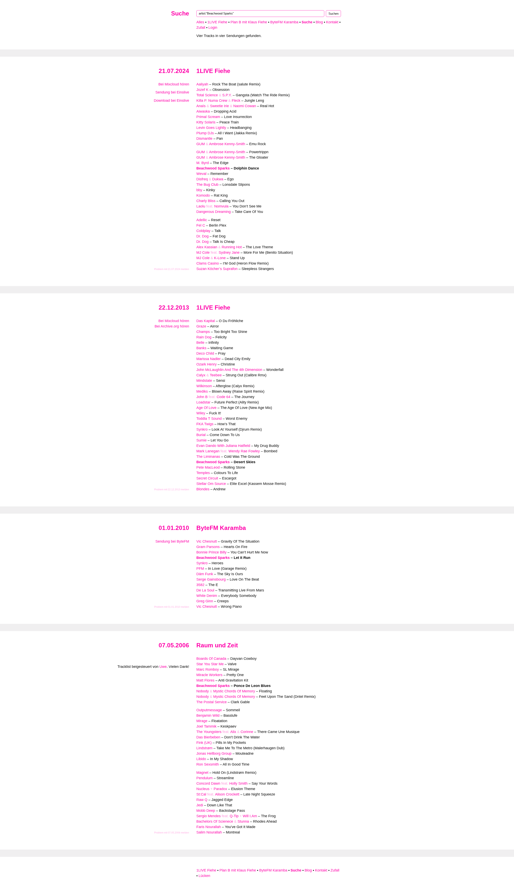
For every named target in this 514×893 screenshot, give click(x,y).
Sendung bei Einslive (172, 92)
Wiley (200, 413)
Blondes (202, 489)
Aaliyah (202, 84)
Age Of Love (206, 408)
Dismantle (204, 139)
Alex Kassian (206, 247)
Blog (319, 22)
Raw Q (201, 800)
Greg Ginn (204, 601)
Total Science (207, 95)
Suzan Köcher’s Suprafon (217, 269)
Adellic (201, 220)
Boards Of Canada (211, 659)
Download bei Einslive (171, 101)
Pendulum (204, 778)
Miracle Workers (209, 675)
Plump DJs (205, 133)
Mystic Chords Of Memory (234, 691)
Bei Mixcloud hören (173, 84)
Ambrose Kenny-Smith (227, 144)
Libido (201, 759)
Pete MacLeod (208, 467)
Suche (180, 13)
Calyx (200, 375)
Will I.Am (250, 816)
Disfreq (202, 179)
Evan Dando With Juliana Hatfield (223, 446)
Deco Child (205, 353)
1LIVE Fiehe (217, 22)
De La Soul (205, 590)
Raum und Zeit (217, 645)
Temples (203, 473)
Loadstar (203, 402)
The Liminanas (208, 457)
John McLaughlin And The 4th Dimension (229, 370)
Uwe (163, 667)
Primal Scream (208, 117)
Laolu (200, 206)
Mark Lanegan (207, 451)
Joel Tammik (206, 726)
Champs (203, 332)
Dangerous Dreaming (213, 212)
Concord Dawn (208, 783)
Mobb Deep (205, 811)
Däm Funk (204, 574)
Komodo (203, 195)
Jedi (199, 805)
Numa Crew (217, 101)
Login (212, 28)
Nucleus (202, 789)
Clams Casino (207, 263)
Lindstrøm (204, 748)
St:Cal (201, 794)
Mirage (201, 721)
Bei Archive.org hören (172, 326)
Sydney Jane (229, 252)
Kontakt (332, 22)
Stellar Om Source (211, 484)
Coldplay (203, 231)
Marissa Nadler (208, 359)
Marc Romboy (207, 669)
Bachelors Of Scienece (214, 821)
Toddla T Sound (209, 419)
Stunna (243, 821)
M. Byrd (202, 163)
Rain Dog (203, 337)
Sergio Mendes (208, 816)
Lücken (204, 876)
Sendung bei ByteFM (172, 541)
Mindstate (204, 381)
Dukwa (217, 179)
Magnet (202, 773)
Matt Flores (205, 680)
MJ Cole (203, 252)
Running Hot (232, 247)
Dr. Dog (202, 236)
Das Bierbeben (208, 737)
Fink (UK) (204, 743)
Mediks (202, 391)
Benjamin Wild (207, 715)
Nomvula (221, 206)
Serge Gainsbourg (211, 579)
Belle (200, 343)
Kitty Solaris (205, 122)
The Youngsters (208, 732)
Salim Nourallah (209, 832)
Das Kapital (205, 321)
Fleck (236, 101)
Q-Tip (234, 816)
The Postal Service (211, 702)
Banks (201, 348)
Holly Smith (238, 783)
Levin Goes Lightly (211, 128)
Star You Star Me (210, 664)
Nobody (202, 691)
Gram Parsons (208, 547)
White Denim (206, 596)
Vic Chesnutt (206, 541)
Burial (201, 435)
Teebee (216, 375)
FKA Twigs (204, 424)
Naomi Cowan (244, 106)
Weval (201, 174)
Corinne (247, 732)
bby (199, 190)
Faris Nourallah (208, 827)
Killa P (201, 101)
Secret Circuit (207, 478)
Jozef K (202, 90)
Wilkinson (204, 386)
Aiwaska (203, 111)
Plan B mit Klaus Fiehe (248, 22)
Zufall (200, 28)
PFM (200, 569)
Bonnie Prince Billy (211, 552)
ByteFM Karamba (284, 22)
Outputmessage (209, 710)
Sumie (201, 440)
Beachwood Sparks (213, 168)
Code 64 (223, 397)
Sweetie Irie (219, 106)
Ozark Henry (206, 364)
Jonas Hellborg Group (214, 753)
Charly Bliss (205, 201)
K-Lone (220, 258)
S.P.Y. (227, 95)
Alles (200, 22)
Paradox (220, 789)
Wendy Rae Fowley (244, 451)
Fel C (200, 225)
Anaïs (201, 106)
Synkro (202, 429)
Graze (201, 326)
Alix (233, 732)
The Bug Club (207, 185)
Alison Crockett (227, 794)
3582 (200, 585)
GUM (200, 144)
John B (202, 397)
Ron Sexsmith (207, 764)
